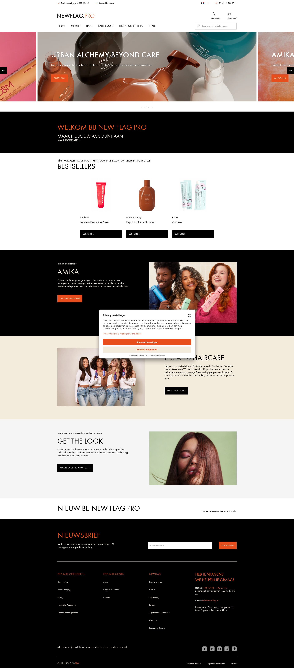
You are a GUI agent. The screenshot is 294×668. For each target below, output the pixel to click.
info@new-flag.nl (210, 600)
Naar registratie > (68, 140)
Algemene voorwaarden (159, 612)
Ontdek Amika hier (70, 298)
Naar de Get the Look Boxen (75, 467)
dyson (105, 582)
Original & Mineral (111, 589)
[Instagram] (219, 648)
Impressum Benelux (157, 628)
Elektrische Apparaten (66, 605)
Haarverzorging (63, 589)
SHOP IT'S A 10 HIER (176, 390)
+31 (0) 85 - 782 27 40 (227, 3)
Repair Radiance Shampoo (140, 222)
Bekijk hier (88, 234)
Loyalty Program (155, 582)
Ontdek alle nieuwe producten (216, 511)
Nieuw (61, 25)
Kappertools (105, 25)
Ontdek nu (59, 78)
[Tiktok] (234, 648)
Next (290, 70)
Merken (75, 25)
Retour (152, 589)
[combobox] (204, 3)
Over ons (153, 620)
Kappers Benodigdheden (67, 612)
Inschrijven (227, 545)
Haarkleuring (62, 582)
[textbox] (204, 3)
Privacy (152, 605)
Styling (60, 597)
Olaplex (106, 597)
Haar (89, 25)
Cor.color (177, 222)
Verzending (154, 597)
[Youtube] (212, 648)
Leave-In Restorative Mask (94, 222)
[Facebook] (204, 648)
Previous (3, 70)
